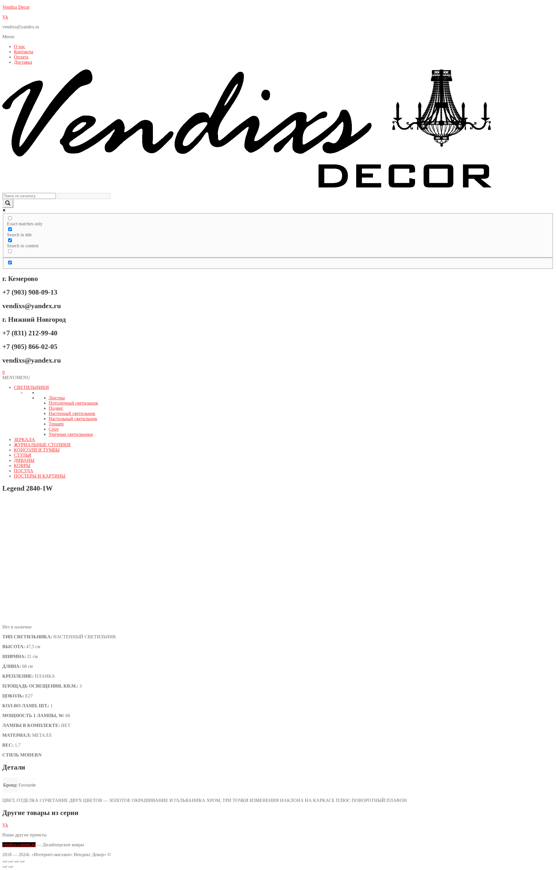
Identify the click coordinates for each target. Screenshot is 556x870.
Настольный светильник (73, 418)
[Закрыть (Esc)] (22, 861)
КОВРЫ (22, 465)
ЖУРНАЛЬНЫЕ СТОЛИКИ (42, 444)
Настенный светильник (72, 413)
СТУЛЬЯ (22, 455)
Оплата (21, 56)
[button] (278, 36)
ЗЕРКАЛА (24, 439)
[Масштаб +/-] (4, 861)
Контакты (23, 51)
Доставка (23, 62)
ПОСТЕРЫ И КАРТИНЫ (39, 476)
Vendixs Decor (16, 7)
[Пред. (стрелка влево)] (4, 866)
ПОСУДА (23, 470)
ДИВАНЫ (24, 460)
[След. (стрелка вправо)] (10, 866)
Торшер (56, 423)
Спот (54, 429)
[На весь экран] (10, 861)
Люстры (57, 397)
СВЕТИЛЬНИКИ (31, 387)
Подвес (56, 408)
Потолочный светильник (73, 403)
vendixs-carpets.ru (19, 844)
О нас (19, 46)
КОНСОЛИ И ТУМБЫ (37, 449)
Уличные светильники (71, 434)
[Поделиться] (16, 861)
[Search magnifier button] (7, 203)
